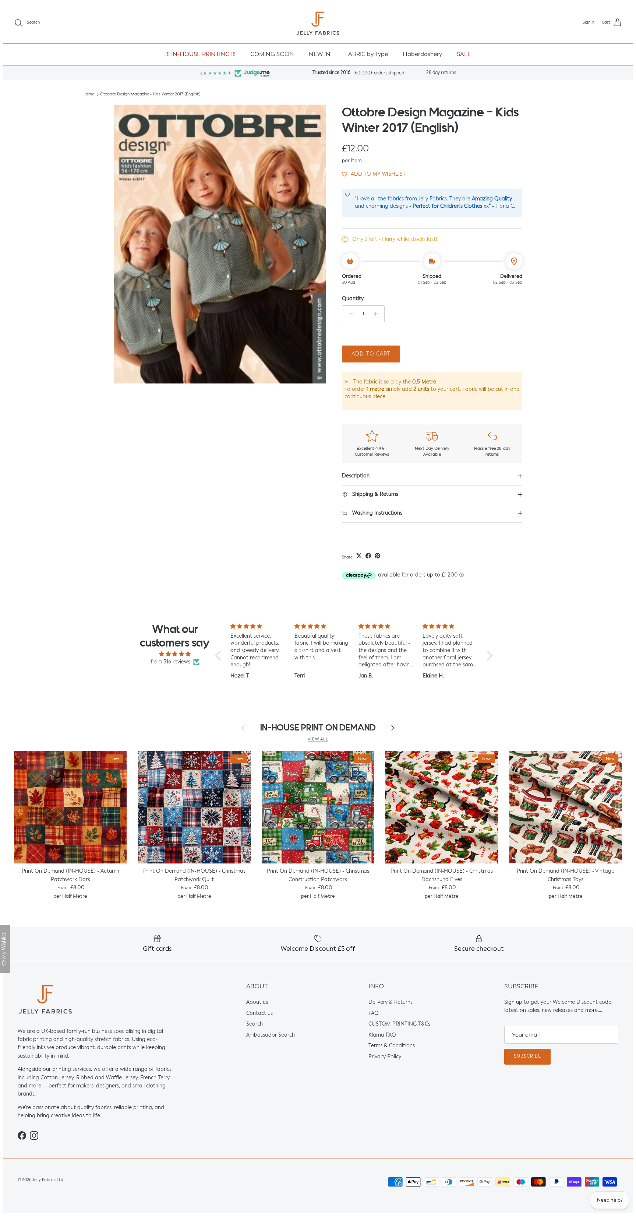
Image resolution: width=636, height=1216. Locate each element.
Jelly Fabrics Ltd (47, 1180)
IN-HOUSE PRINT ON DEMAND (318, 728)
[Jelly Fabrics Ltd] (318, 23)
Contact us (259, 1013)
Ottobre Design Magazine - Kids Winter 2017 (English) (150, 94)
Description (356, 476)
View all (318, 739)
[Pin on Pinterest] (377, 555)
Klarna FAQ (382, 1035)
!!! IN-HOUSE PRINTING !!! (200, 54)
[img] (175, 654)
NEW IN (320, 54)
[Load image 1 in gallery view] (220, 244)
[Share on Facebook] (368, 555)
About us (257, 1002)
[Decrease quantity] (348, 314)
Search (254, 1024)
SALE (464, 54)
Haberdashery (422, 54)
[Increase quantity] (377, 314)
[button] (374, 174)
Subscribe (527, 1056)
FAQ (373, 1013)
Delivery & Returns (390, 1002)
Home (88, 94)
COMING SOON (272, 54)
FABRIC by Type (366, 54)
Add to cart (371, 354)
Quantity (353, 298)
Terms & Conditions (391, 1046)
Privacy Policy (384, 1056)
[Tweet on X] (359, 555)
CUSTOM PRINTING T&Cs (399, 1024)
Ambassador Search (270, 1035)
